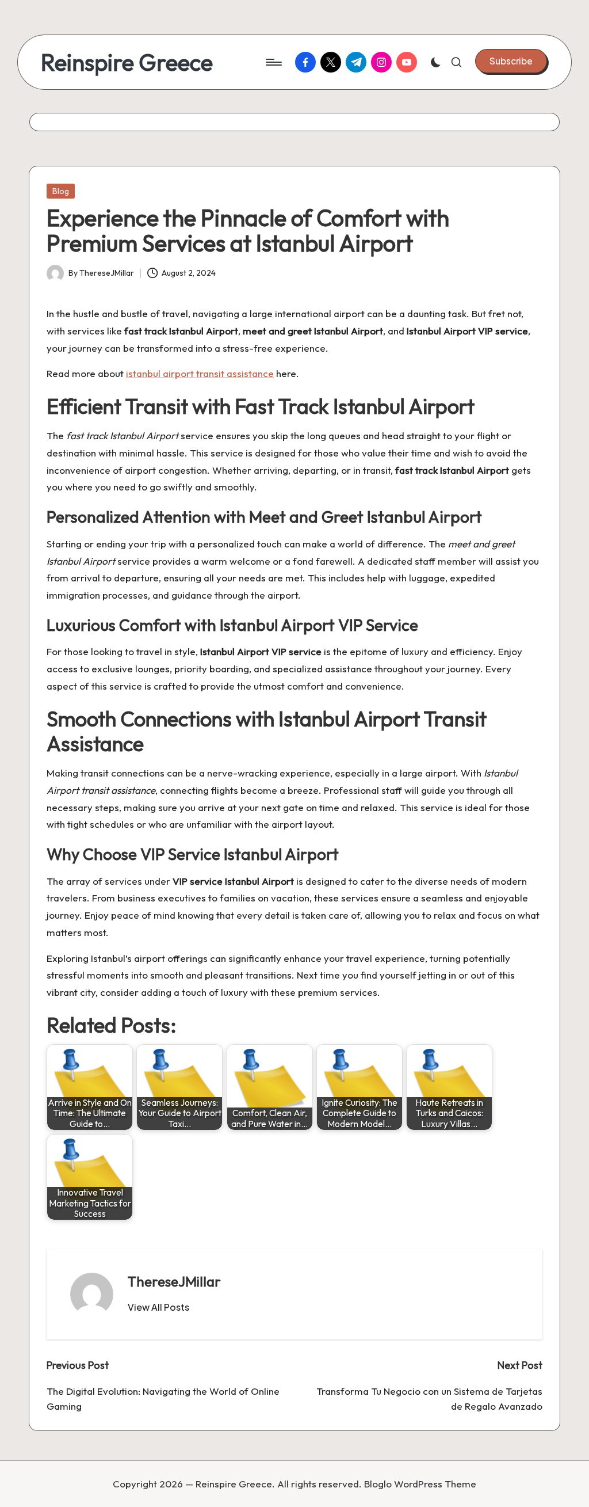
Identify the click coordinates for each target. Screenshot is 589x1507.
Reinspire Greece (127, 62)
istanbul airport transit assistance (200, 373)
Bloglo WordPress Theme (420, 1484)
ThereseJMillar (174, 1281)
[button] (511, 61)
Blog (60, 191)
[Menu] (273, 62)
